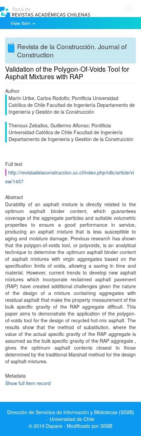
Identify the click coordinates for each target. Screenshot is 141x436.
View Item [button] (21, 23)
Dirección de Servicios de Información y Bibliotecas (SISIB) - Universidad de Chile (70, 415)
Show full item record (28, 383)
